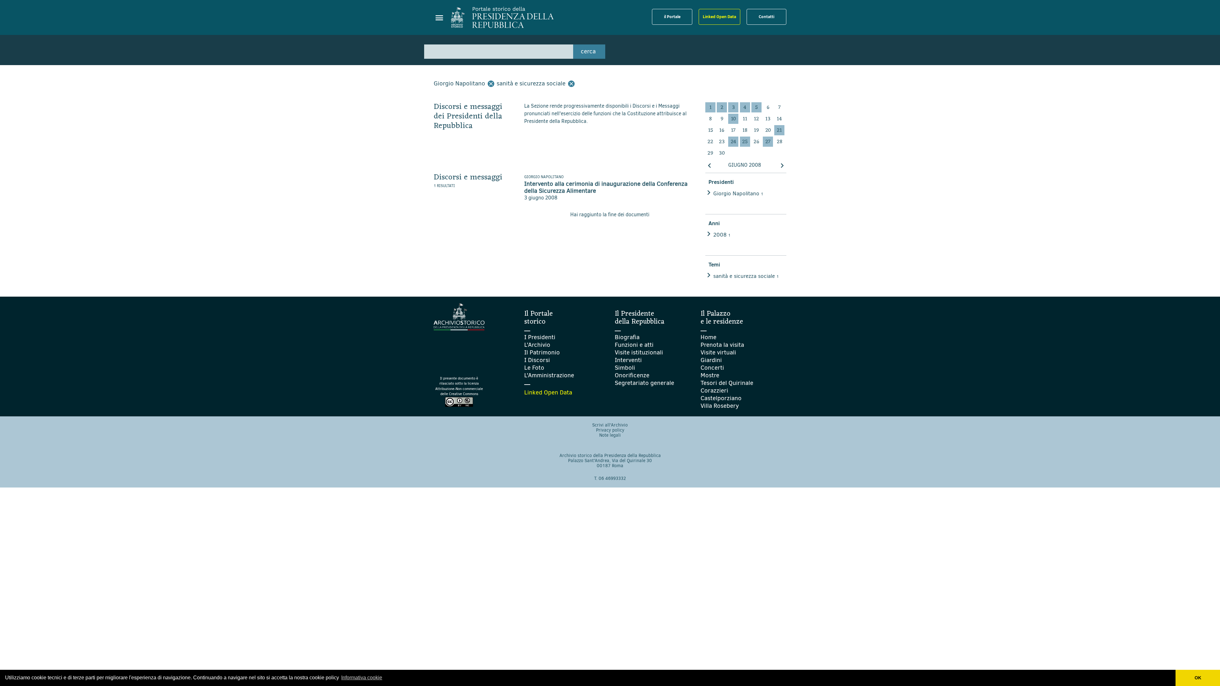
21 (779, 130)
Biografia (627, 337)
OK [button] (1198, 677)
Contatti (766, 16)
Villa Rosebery (720, 406)
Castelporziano (721, 398)
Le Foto (534, 368)
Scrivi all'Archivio (610, 425)
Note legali (610, 435)
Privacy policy (610, 430)
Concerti (712, 368)
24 (733, 142)
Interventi (628, 360)
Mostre (710, 375)
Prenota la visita (722, 345)
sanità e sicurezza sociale (746, 276)
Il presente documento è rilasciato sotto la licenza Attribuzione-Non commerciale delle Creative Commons (459, 386)
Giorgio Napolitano (738, 193)
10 (733, 119)
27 (767, 142)
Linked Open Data (719, 16)
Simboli (625, 368)
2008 (721, 235)
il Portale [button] (672, 16)
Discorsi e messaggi (468, 177)
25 (745, 142)
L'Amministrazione (549, 375)
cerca (588, 51)
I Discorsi (537, 360)
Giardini (711, 360)
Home (708, 337)
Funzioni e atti (634, 345)
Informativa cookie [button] (361, 677)
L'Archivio (537, 345)
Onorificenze (632, 375)
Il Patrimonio (542, 352)
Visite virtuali (718, 352)
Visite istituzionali (639, 352)
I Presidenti (539, 337)
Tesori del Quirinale (727, 383)
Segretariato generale (644, 383)
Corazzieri (714, 390)
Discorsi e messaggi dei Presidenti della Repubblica (468, 116)
